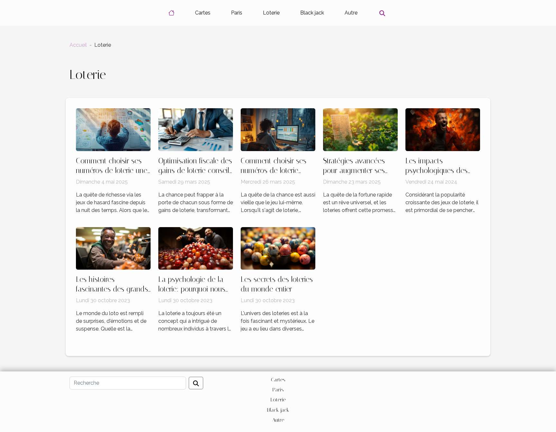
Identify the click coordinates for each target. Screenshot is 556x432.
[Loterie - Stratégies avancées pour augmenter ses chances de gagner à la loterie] (360, 129)
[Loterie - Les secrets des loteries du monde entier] (278, 248)
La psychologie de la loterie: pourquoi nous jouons (191, 289)
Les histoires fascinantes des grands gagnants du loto (112, 289)
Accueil (78, 45)
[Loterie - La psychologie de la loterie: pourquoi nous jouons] (195, 248)
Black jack (312, 13)
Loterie (271, 13)
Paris (236, 13)
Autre (351, 13)
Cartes (202, 13)
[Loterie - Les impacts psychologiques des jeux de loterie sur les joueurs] (442, 129)
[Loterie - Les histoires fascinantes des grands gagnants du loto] (113, 248)
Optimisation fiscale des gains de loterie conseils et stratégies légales (195, 171)
